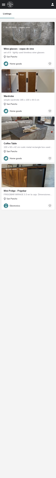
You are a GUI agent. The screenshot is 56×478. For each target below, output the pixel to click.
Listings (7, 13)
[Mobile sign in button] (53, 4)
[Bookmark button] (49, 63)
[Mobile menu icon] (3, 5)
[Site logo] (10, 5)
